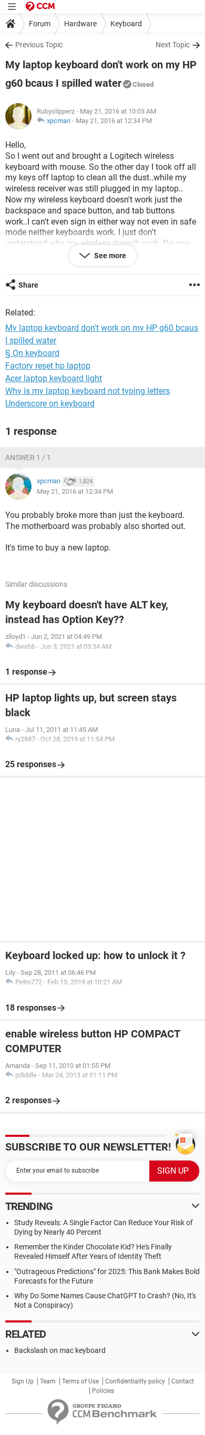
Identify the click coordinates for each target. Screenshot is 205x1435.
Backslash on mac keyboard (60, 1350)
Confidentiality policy (135, 1381)
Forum (39, 23)
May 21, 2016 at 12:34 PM (114, 121)
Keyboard (126, 23)
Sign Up (23, 1381)
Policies (103, 1391)
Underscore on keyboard (50, 404)
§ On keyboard (32, 353)
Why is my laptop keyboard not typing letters (87, 391)
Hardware (80, 23)
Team (48, 1381)
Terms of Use (80, 1381)
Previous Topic (39, 44)
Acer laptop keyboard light (53, 378)
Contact (182, 1381)
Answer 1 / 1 (28, 457)
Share (28, 285)
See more (109, 255)
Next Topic (173, 44)
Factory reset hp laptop (47, 366)
